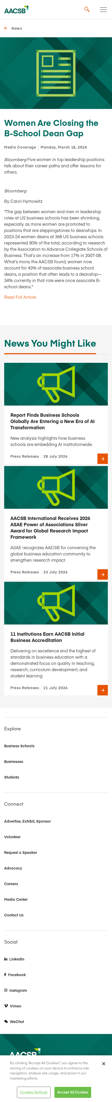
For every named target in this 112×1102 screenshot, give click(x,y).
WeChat (17, 1021)
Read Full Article (20, 297)
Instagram (18, 990)
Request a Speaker (20, 852)
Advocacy (13, 868)
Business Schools (19, 745)
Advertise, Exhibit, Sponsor (27, 821)
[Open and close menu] (103, 9)
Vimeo (15, 1005)
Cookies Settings (33, 1092)
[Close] (103, 1063)
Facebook (17, 974)
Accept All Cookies (72, 1092)
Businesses (13, 761)
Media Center (16, 899)
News (16, 28)
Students (11, 777)
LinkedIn (16, 959)
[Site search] (87, 9)
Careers (11, 883)
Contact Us (13, 914)
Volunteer (12, 836)
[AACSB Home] (16, 10)
